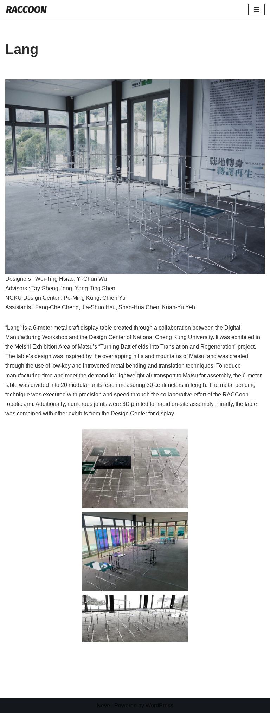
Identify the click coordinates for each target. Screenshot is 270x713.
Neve (103, 705)
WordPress (159, 705)
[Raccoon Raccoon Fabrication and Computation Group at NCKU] (26, 9)
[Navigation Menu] (256, 9)
